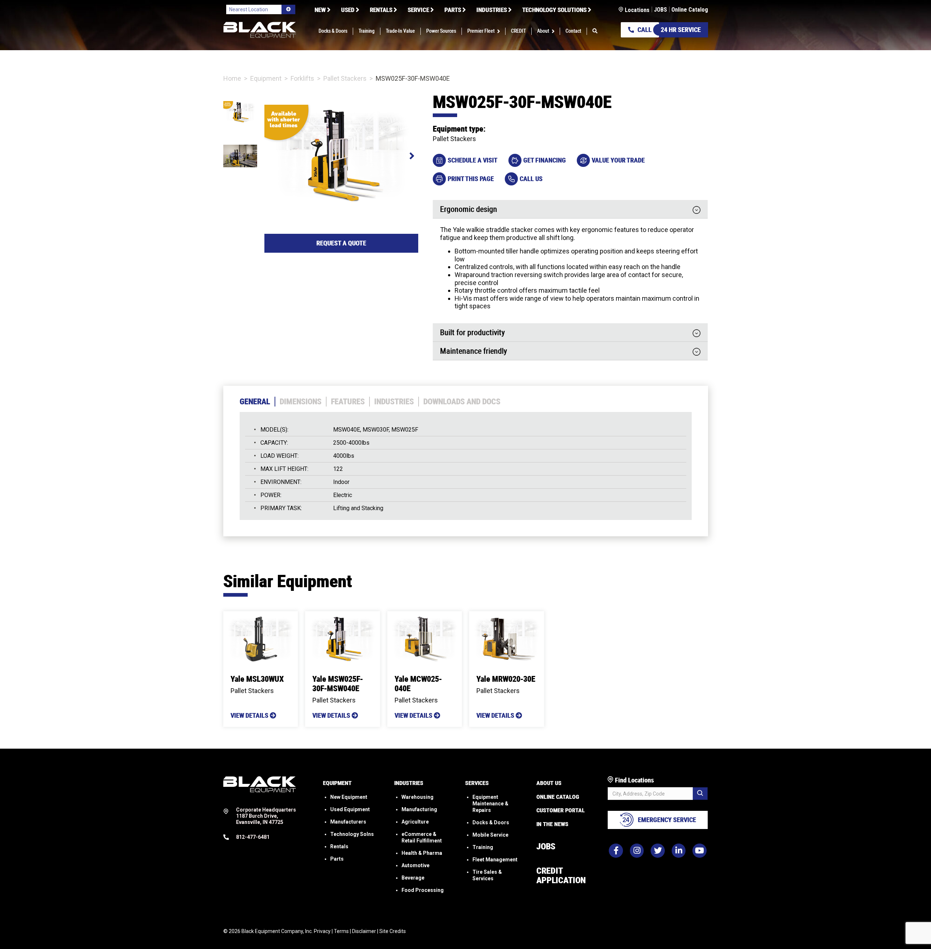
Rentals (339, 846)
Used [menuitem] (348, 9)
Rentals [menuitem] (381, 9)
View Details (250, 715)
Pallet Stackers (345, 78)
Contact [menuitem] (573, 31)
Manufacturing (419, 809)
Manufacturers (348, 822)
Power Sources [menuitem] (441, 31)
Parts (337, 859)
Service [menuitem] (418, 9)
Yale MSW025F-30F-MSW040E (337, 683)
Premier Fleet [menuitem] (481, 31)
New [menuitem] (320, 9)
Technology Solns (352, 834)
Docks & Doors (490, 822)
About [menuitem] (543, 31)
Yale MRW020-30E (505, 679)
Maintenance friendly (473, 351)
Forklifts (302, 78)
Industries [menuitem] (491, 9)
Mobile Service (490, 835)
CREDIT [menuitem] (518, 31)
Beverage (412, 878)
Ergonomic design (468, 210)
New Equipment (348, 797)
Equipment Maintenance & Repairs (490, 803)
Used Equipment (350, 809)
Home (232, 78)
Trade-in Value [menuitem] (400, 31)
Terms (341, 931)
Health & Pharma (421, 853)
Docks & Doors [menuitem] (333, 31)
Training (482, 847)
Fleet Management (495, 859)
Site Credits (392, 931)
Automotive (415, 865)
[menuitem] (595, 31)
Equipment (265, 78)
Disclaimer (364, 931)
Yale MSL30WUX (257, 679)
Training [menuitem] (367, 31)
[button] (500, 31)
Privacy (322, 931)
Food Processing (422, 890)
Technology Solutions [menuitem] (554, 9)
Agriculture (415, 822)
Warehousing (417, 797)
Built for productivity (472, 333)
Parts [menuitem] (452, 9)
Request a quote (341, 243)
